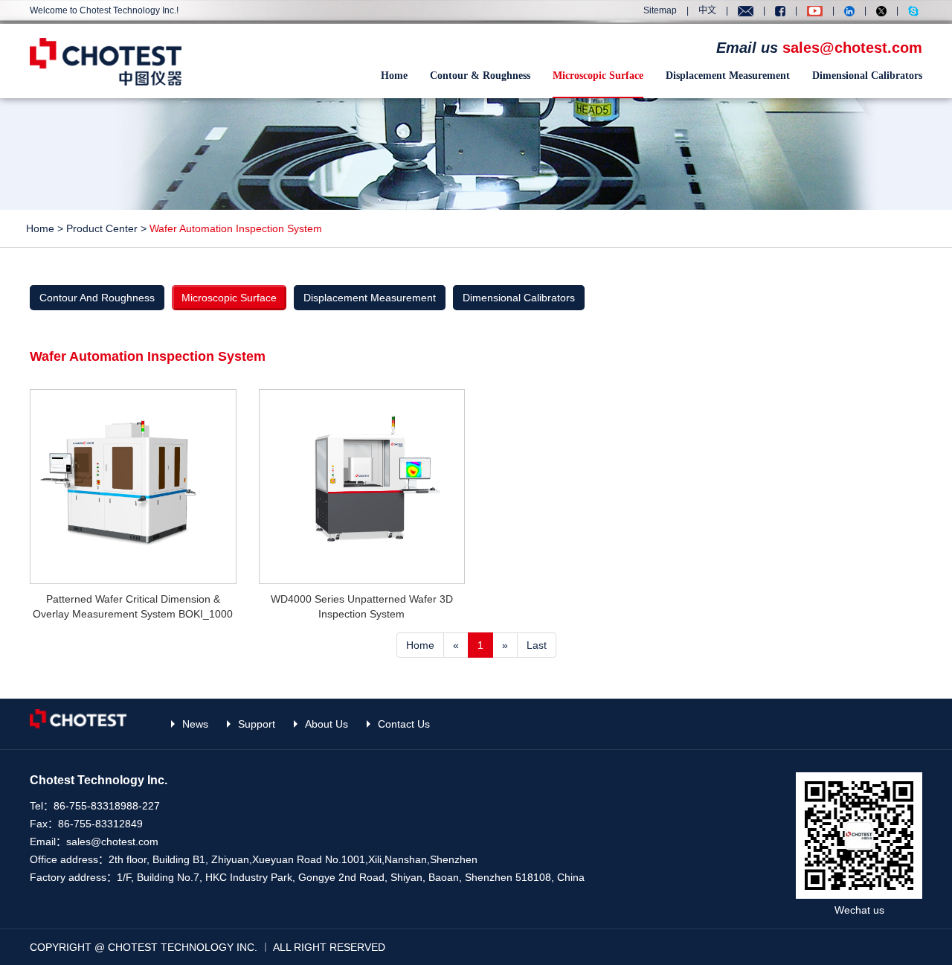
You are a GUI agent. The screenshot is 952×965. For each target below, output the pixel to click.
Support (256, 724)
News (195, 724)
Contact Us (404, 724)
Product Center (102, 228)
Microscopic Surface (598, 75)
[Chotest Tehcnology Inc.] (105, 61)
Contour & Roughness (480, 75)
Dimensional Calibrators (867, 75)
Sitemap (660, 10)
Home (394, 75)
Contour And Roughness (97, 298)
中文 (707, 10)
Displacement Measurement (728, 75)
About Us (326, 724)
